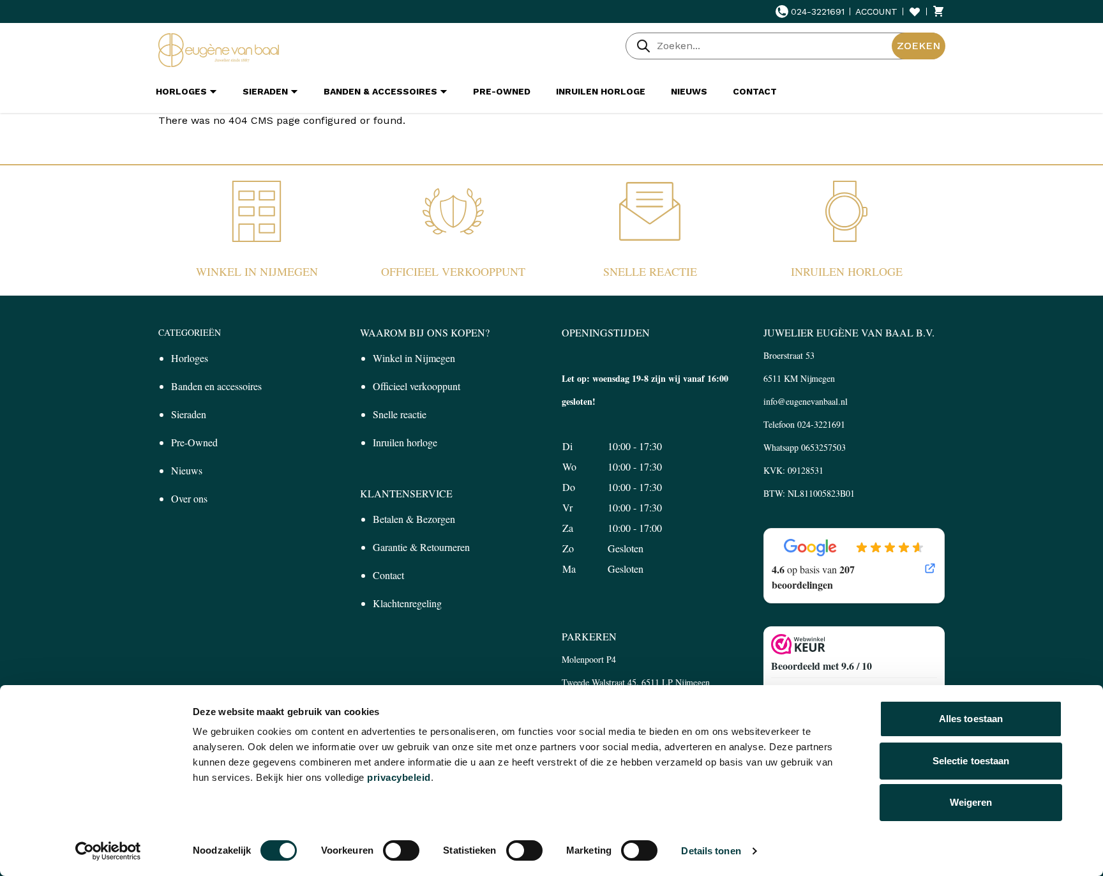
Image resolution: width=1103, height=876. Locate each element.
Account (876, 11)
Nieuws (186, 470)
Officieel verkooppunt (453, 271)
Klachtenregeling (407, 603)
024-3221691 (817, 11)
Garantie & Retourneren (421, 547)
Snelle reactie (650, 271)
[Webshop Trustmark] (854, 644)
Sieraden (188, 414)
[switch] (401, 850)
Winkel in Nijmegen (257, 271)
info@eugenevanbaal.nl (805, 401)
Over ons (189, 498)
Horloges (189, 358)
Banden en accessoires (216, 386)
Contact (388, 575)
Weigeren (971, 802)
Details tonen (710, 850)
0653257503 (823, 447)
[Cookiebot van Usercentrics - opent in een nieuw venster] (108, 851)
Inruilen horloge (847, 271)
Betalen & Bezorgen (414, 518)
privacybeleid (399, 777)
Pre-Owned (194, 442)
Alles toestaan (971, 718)
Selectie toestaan (971, 760)
